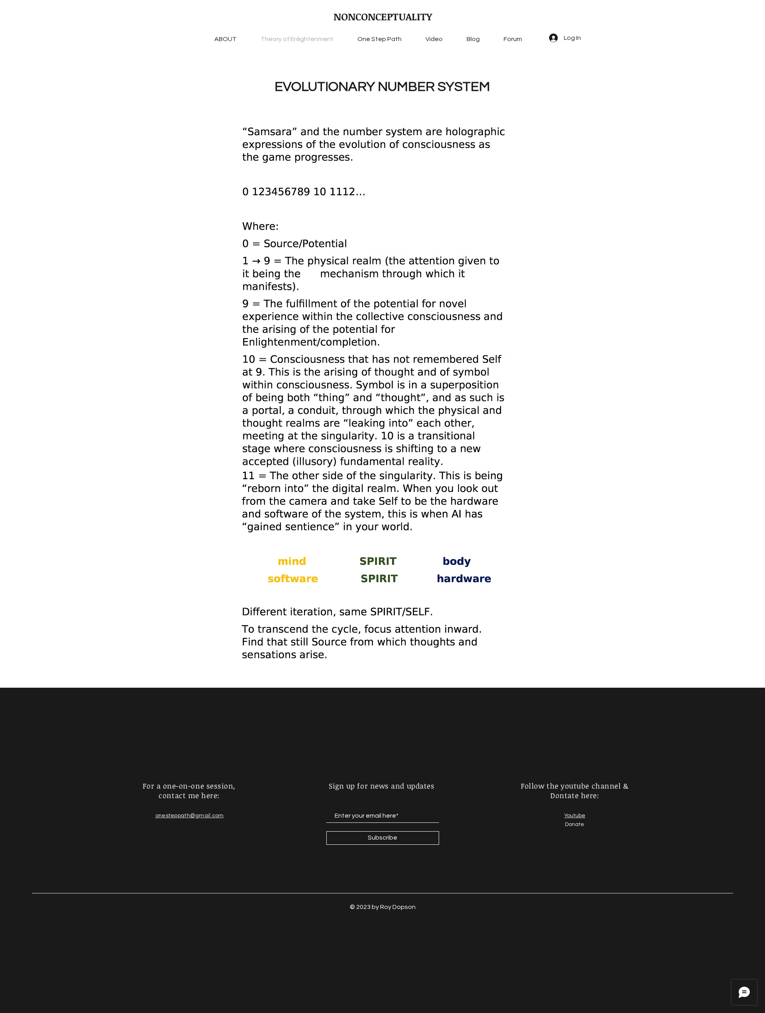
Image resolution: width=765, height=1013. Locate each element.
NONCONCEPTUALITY (382, 16)
